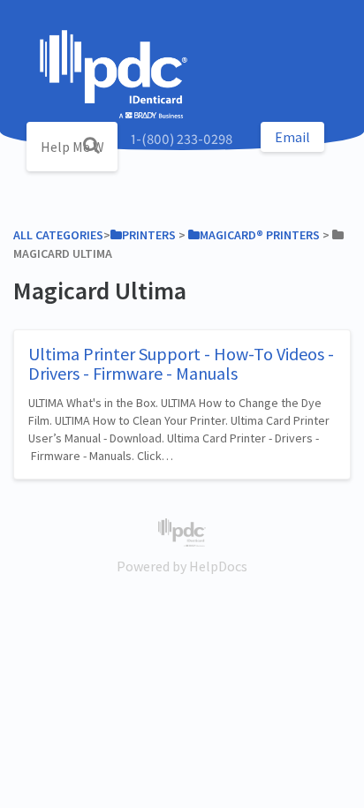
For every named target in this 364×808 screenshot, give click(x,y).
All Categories (58, 235)
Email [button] (292, 137)
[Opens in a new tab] (181, 531)
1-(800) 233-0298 (181, 138)
